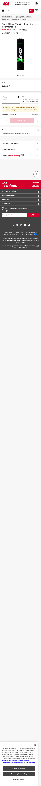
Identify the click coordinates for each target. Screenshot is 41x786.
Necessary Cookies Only (19, 774)
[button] (20, 54)
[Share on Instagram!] (13, 224)
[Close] (35, 745)
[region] (19, 764)
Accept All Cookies (19, 768)
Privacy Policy (19, 232)
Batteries (5, 19)
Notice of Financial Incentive (20, 760)
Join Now (35, 186)
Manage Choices (18, 779)
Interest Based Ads (31, 232)
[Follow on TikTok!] (29, 224)
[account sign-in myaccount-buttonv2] (36, 3)
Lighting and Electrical (23, 17)
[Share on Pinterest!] (21, 224)
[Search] (31, 11)
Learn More (35, 182)
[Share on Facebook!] (10, 224)
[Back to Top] (36, 174)
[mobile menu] (3, 10)
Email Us (24, 247)
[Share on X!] (17, 224)
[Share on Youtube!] (25, 224)
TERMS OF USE (6, 760)
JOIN (33, 215)
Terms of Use (8, 232)
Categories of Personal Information (12, 762)
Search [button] (10, 11)
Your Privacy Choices (27, 234)
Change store (35, 114)
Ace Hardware (7, 17)
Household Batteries (18, 19)
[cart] (37, 10)
